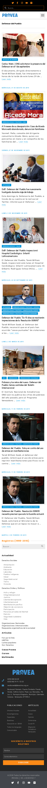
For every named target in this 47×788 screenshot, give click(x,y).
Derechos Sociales (9, 560)
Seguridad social (10, 579)
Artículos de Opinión (10, 59)
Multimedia (8, 657)
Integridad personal (12, 595)
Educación (8, 569)
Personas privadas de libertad (16, 611)
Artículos (7, 633)
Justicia (7, 597)
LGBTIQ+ (5, 640)
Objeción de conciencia (13, 607)
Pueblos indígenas (11, 574)
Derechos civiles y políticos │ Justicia (26, 307)
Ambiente (7, 567)
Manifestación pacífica (13, 604)
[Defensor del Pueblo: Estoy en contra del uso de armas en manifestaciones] (23, 427)
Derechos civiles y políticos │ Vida (14, 122)
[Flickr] (31, 3)
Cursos (5, 653)
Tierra (6, 581)
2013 (4, 378)
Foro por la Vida (8, 637)
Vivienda (7, 584)
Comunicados (13, 378)
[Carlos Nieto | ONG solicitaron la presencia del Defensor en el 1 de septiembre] (23, 45)
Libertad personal (11, 602)
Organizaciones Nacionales (29, 378)
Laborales (8, 572)
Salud (6, 577)
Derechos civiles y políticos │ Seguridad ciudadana (20, 313)
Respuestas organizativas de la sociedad (18, 628)
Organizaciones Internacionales (15, 625)
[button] (42, 15)
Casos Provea (9, 649)
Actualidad (6, 185)
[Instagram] (22, 3)
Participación (9, 609)
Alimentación (9, 564)
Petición (7, 614)
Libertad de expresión (12, 599)
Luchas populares (9, 642)
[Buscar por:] (23, 546)
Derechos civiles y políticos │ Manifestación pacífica (20, 310)
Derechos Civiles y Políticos (13, 588)
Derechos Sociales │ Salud (11, 246)
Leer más (6, 79)
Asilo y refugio (9, 592)
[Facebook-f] (17, 3)
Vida (5, 619)
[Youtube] (27, 3)
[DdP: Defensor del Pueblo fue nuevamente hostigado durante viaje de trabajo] (23, 168)
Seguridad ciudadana (12, 616)
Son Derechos (8, 645)
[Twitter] (13, 3)
